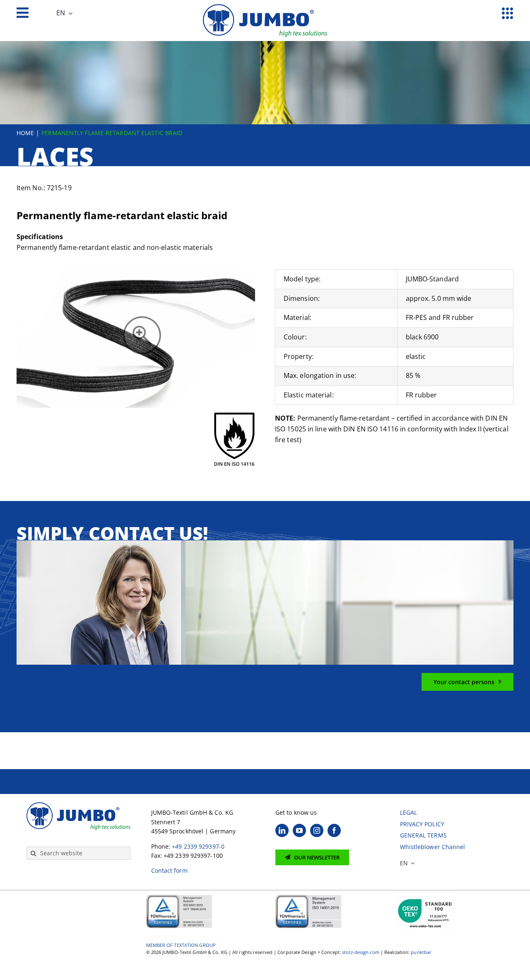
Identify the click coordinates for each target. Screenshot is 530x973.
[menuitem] (64, 13)
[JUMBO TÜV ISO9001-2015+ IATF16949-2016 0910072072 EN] (179, 897)
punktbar (421, 952)
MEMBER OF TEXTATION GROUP (181, 945)
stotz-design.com (360, 952)
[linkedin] (282, 830)
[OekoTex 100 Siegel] (426, 897)
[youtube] (299, 830)
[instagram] (316, 830)
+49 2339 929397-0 (198, 846)
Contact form (169, 870)
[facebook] (334, 830)
